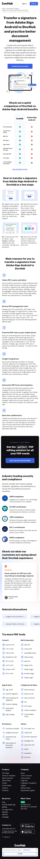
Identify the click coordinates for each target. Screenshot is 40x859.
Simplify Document (12, 733)
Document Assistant (12, 729)
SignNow (5, 812)
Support (23, 785)
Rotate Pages (28, 669)
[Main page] (7, 3)
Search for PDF (29, 745)
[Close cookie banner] (36, 849)
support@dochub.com (8, 828)
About (23, 773)
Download (27, 753)
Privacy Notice (25, 778)
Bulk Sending (10, 714)
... (27, 850)
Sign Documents (7, 778)
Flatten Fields (28, 657)
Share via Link (28, 694)
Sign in (24, 4)
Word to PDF (10, 645)
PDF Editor (5, 773)
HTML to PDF (10, 669)
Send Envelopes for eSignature (12, 699)
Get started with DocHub (20, 460)
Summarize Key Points (11, 738)
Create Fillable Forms (29, 715)
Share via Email (29, 698)
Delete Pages (28, 678)
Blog (3, 802)
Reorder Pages (29, 673)
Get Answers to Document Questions (11, 745)
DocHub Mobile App (8, 805)
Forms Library (6, 785)
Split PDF (27, 661)
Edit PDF (27, 645)
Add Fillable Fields (30, 653)
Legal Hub (24, 780)
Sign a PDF (9, 690)
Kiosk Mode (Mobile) (10, 709)
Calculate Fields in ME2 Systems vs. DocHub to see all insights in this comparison (16, 624)
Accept (20, 853)
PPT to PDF (10, 661)
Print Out (27, 757)
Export (26, 749)
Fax (25, 702)
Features (5, 788)
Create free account (20, 66)
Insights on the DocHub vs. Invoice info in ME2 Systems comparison (16, 617)
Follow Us (7, 837)
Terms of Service (26, 776)
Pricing (4, 783)
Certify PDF (28, 733)
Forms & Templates (8, 776)
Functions (5, 790)
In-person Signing (11, 704)
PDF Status (28, 706)
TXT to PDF (9, 649)
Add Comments (29, 690)
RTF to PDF (9, 673)
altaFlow (5, 814)
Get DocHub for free (20, 169)
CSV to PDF (9, 665)
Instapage (5, 817)
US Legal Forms (7, 810)
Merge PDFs (28, 665)
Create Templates (30, 710)
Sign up (34, 4)
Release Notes (25, 788)
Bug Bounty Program (28, 790)
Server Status (6, 780)
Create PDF (28, 649)
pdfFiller (4, 807)
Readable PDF (29, 741)
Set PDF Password (30, 737)
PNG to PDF (10, 653)
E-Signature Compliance (29, 783)
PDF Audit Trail (29, 729)
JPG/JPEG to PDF (11, 657)
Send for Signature (12, 694)
